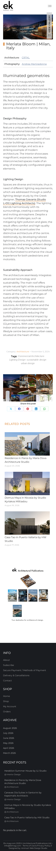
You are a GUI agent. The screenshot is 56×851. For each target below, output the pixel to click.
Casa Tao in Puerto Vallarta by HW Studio (25, 539)
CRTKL (26, 57)
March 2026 (9, 753)
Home (6, 696)
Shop (6, 701)
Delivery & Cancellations (16, 675)
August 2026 (10, 728)
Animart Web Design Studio (34, 848)
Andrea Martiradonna (34, 63)
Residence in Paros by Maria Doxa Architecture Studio (25, 460)
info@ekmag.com (12, 845)
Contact (7, 680)
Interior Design (14, 774)
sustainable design (36, 359)
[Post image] (27, 444)
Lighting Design (17, 359)
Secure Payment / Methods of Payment (24, 670)
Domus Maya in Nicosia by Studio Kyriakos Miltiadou (25, 499)
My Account (9, 706)
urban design (28, 363)
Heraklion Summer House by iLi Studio (25, 770)
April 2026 (8, 748)
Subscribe (8, 665)
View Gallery (49, 24)
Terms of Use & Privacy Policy (36, 845)
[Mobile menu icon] (49, 6)
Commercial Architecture (31, 356)
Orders (7, 711)
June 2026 (8, 738)
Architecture (22, 351)
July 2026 (8, 733)
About (6, 660)
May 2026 (8, 743)
